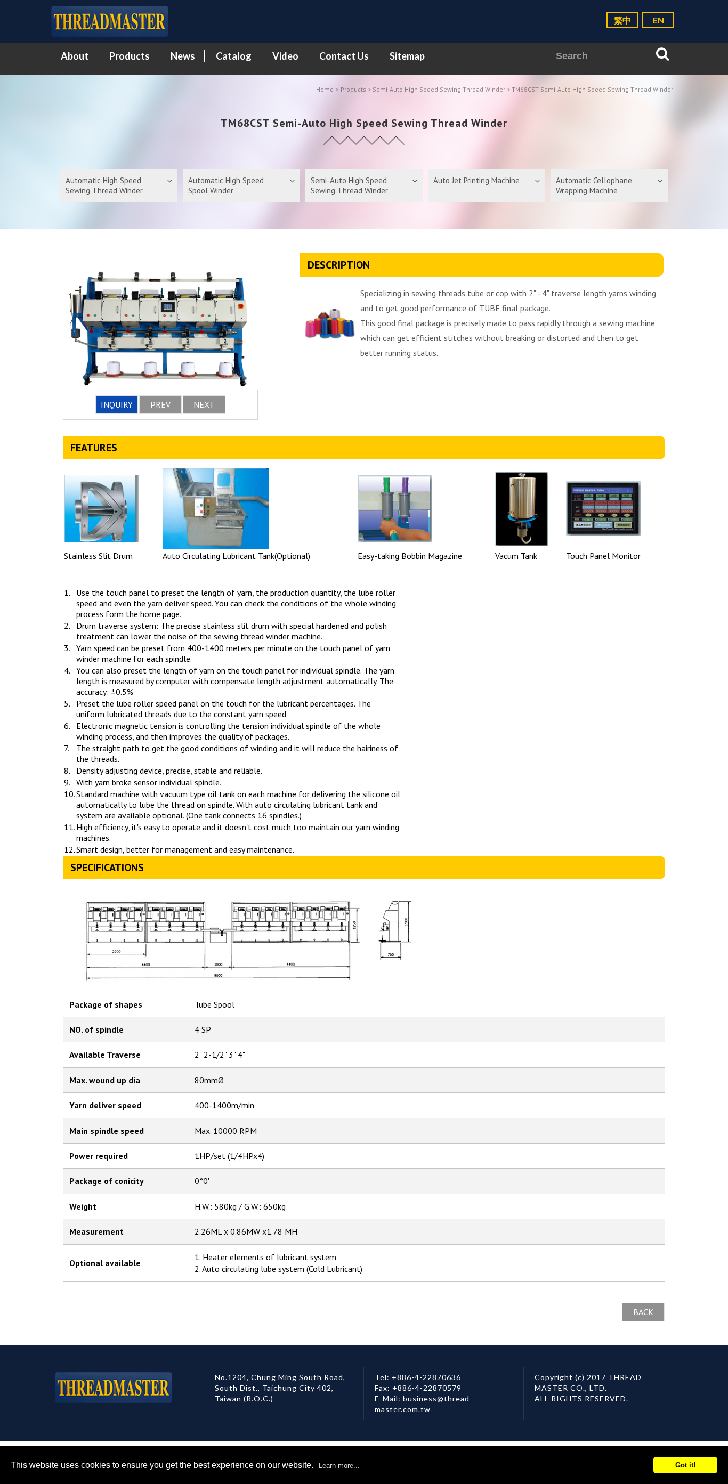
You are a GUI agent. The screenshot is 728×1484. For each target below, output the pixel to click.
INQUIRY (117, 404)
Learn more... (339, 1466)
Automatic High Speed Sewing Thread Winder (104, 185)
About (74, 56)
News (183, 56)
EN (658, 20)
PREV (160, 404)
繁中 (622, 20)
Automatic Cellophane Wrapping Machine (594, 185)
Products (129, 56)
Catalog (234, 56)
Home (325, 89)
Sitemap (407, 56)
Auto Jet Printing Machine (476, 180)
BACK (643, 1312)
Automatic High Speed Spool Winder (226, 185)
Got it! (685, 1465)
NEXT (203, 404)
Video (285, 56)
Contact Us (344, 56)
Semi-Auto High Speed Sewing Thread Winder (439, 89)
